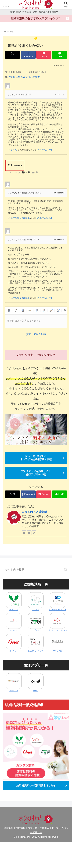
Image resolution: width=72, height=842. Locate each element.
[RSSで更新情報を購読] (34, 532)
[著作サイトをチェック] (24, 532)
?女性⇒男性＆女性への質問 (24, 77)
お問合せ (32, 828)
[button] (66, 570)
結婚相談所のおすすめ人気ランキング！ (36, 18)
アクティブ (15, 172)
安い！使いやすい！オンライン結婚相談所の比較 (36, 458)
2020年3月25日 (44, 149)
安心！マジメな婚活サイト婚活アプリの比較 (36, 473)
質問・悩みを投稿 (36, 334)
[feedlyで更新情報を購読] (29, 532)
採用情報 (20, 828)
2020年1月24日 (44, 297)
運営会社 (8, 828)
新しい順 (26, 172)
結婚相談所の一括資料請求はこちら (36, 785)
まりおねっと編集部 (34, 511)
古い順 (35, 172)
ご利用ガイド (46, 828)
